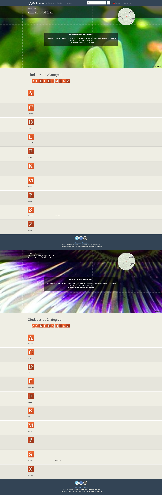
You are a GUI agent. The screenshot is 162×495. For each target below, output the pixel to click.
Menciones (78, 243)
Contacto (85, 243)
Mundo (128, 3)
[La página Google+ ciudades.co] (85, 238)
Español (117, 3)
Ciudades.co (38, 3)
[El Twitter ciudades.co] (77, 238)
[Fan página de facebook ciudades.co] (81, 238)
